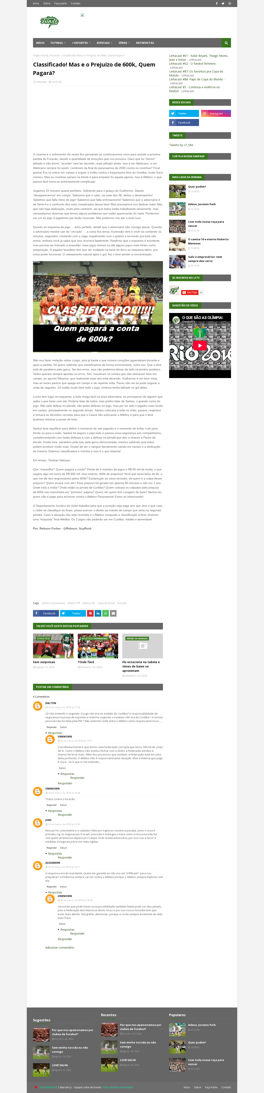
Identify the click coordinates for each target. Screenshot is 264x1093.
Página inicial (40, 55)
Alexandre (52, 863)
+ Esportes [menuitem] (80, 43)
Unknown (41, 82)
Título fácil (86, 662)
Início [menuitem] (40, 43)
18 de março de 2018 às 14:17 (64, 866)
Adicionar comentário (59, 947)
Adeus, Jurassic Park (202, 204)
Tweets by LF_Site (181, 145)
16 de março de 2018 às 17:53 (64, 707)
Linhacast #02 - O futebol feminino (192, 63)
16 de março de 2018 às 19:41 (76, 740)
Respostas (55, 733)
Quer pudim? (197, 186)
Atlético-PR (88, 603)
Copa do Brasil (106, 603)
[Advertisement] (98, 119)
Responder (52, 727)
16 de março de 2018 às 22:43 (64, 824)
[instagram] (229, 3)
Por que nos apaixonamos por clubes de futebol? (72, 1032)
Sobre (46, 3)
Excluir (63, 727)
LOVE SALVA (60, 1065)
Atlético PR (73, 603)
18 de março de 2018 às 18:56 (76, 900)
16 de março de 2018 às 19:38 (64, 792)
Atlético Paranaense (53, 603)
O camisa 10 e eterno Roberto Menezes (208, 241)
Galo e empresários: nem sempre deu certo (205, 259)
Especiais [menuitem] (103, 43)
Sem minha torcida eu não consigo (70, 1050)
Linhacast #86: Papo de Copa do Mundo (196, 79)
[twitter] (223, 3)
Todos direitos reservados (117, 1087)
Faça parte (60, 3)
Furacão (55, 55)
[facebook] (217, 3)
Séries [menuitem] (123, 43)
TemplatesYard (48, 1087)
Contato (75, 3)
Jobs (48, 820)
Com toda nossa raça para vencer (206, 224)
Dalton (50, 703)
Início (36, 3)
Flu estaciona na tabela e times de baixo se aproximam (141, 666)
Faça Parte (211, 1087)
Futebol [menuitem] (57, 43)
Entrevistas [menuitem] (145, 43)
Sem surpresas (44, 662)
